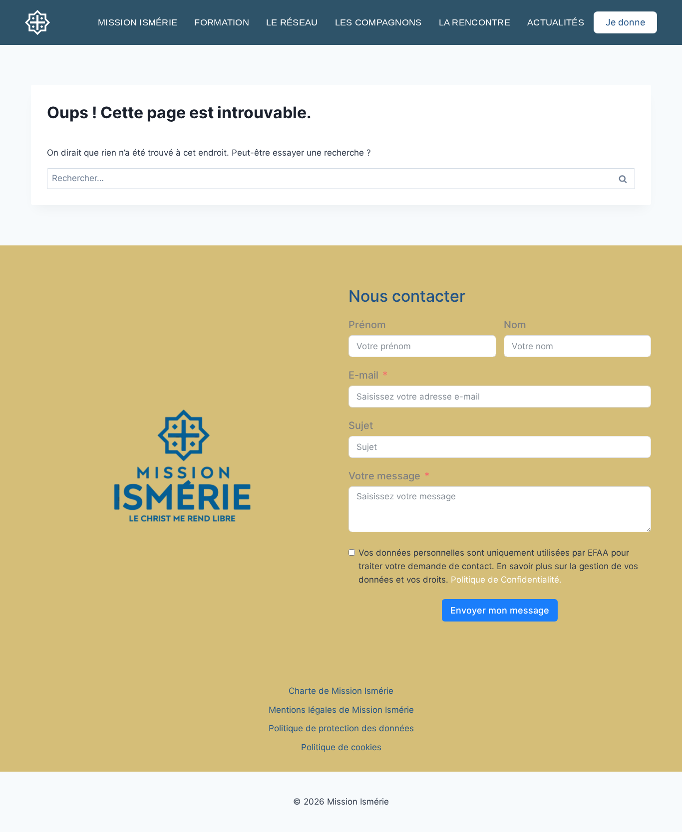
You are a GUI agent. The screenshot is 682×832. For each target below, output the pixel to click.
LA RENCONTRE (474, 22)
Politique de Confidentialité (505, 580)
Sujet (360, 425)
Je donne (625, 22)
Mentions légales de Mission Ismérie (341, 710)
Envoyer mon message (499, 610)
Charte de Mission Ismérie (341, 691)
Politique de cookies (341, 747)
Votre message (384, 476)
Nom (515, 325)
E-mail (363, 375)
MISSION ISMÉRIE (137, 22)
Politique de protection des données (341, 728)
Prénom (367, 325)
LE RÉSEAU (292, 22)
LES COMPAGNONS (378, 22)
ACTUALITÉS (555, 22)
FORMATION (221, 22)
